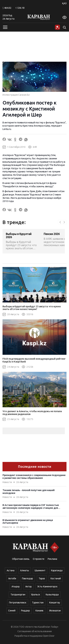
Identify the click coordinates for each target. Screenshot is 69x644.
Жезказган (55, 610)
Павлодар (27, 578)
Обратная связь (20, 559)
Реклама (52, 559)
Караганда (56, 570)
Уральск (35, 594)
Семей (11, 610)
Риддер (25, 610)
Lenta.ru (7, 129)
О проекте (38, 559)
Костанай (56, 578)
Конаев (39, 610)
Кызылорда (52, 594)
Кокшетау (54, 602)
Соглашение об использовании (34, 631)
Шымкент (40, 570)
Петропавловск (17, 602)
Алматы (24, 570)
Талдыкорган (18, 594)
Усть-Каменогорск (47, 586)
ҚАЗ (64, 3)
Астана (10, 570)
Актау (28, 586)
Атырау (16, 586)
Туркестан (38, 602)
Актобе (12, 578)
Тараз (42, 578)
